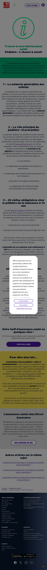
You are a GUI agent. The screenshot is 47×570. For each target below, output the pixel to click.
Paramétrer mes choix (24, 308)
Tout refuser (23, 305)
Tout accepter (23, 301)
